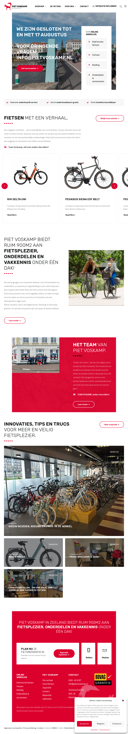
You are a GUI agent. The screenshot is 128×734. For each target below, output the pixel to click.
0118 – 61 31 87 (74, 680)
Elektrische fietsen (25, 682)
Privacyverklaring (104, 729)
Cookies (41, 728)
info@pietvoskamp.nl (78, 683)
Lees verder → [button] (15, 320)
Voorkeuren (116, 723)
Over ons (69, 6)
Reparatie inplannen (106, 6)
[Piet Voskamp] (15, 6)
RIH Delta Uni (16, 199)
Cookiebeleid (94, 729)
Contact (84, 6)
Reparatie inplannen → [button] (64, 653)
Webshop (39, 6)
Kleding (20, 690)
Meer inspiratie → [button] (111, 424)
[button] (123, 700)
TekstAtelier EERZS (71, 728)
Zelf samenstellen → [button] (29, 68)
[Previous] (4, 186)
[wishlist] (125, 6)
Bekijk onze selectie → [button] (109, 118)
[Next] (114, 186)
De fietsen (55, 6)
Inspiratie (46, 687)
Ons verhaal (47, 680)
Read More (11, 215)
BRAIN (54, 728)
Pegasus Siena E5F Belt (82, 199)
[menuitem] (40, 6)
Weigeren (100, 723)
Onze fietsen (48, 683)
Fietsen (19, 686)
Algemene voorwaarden (13, 728)
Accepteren (84, 723)
